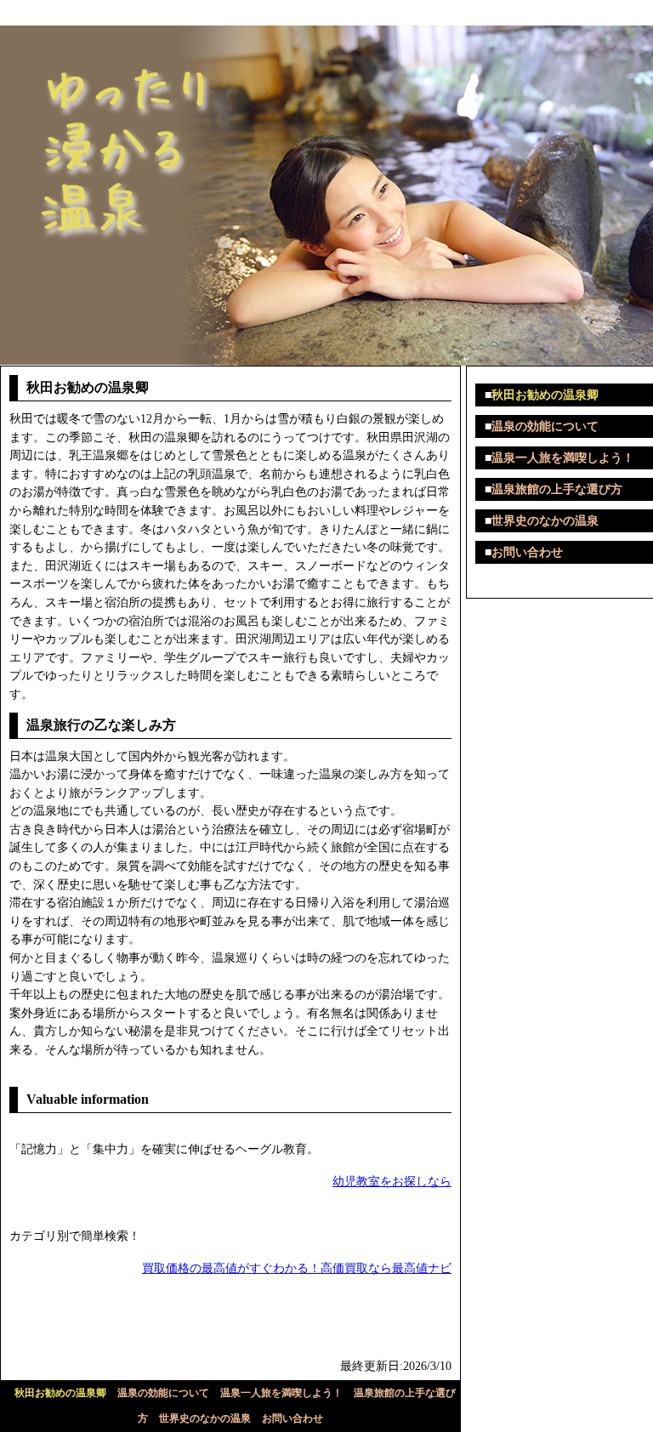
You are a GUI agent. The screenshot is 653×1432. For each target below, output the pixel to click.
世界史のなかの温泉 (205, 1418)
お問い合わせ (292, 1418)
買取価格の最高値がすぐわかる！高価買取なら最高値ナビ (296, 1268)
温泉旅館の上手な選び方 (556, 489)
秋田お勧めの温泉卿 (60, 1393)
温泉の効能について (163, 1393)
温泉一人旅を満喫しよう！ (281, 1393)
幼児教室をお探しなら (391, 1181)
